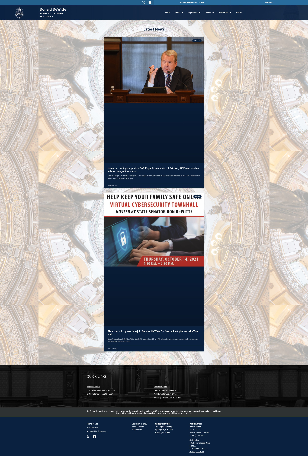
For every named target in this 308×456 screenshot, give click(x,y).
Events (239, 12)
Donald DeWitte (53, 9)
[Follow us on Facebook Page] (95, 436)
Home (167, 12)
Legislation (193, 12)
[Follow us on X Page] (89, 436)
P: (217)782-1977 (162, 432)
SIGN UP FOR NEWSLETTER (192, 3)
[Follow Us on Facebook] (150, 2)
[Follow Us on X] (144, 2)
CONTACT (269, 3)
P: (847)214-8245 (196, 435)
